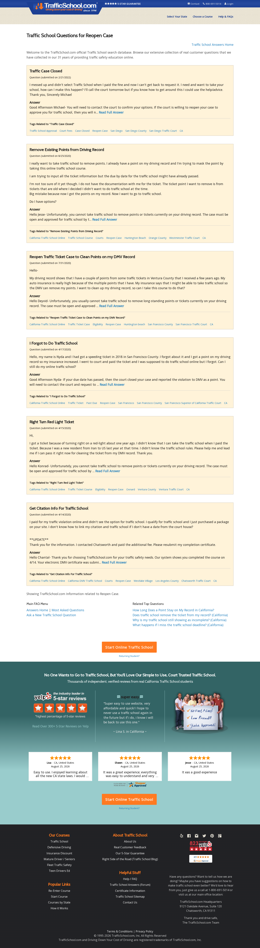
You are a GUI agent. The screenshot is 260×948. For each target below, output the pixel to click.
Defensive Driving (59, 847)
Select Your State (177, 16)
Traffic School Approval (43, 130)
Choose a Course (203, 16)
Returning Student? (129, 656)
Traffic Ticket (75, 403)
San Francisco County (160, 324)
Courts (99, 238)
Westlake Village (143, 580)
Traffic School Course (80, 238)
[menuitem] (177, 17)
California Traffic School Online (47, 238)
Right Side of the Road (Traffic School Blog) (130, 859)
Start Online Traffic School (129, 647)
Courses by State (59, 902)
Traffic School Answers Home (212, 44)
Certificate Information (130, 891)
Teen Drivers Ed (59, 871)
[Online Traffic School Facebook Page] (189, 836)
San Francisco (126, 403)
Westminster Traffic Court (184, 238)
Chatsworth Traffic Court (196, 580)
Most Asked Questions (68, 610)
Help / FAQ (130, 879)
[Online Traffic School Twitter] (204, 836)
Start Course (59, 897)
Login (229, 3)
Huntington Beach (135, 238)
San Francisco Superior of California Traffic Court (193, 403)
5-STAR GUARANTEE (129, 3)
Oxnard (130, 489)
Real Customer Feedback (130, 847)
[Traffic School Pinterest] (212, 836)
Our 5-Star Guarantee (130, 853)
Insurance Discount (59, 853)
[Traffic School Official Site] (66, 8)
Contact (195, 3)
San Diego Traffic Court (163, 130)
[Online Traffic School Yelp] (181, 836)
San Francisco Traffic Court (191, 324)
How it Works (59, 908)
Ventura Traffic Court (171, 489)
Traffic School (59, 841)
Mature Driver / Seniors (59, 859)
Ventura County (147, 489)
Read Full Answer (111, 112)
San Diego (117, 130)
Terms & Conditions (120, 931)
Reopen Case (100, 130)
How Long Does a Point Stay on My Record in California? (173, 610)
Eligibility (98, 324)
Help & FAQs (225, 16)
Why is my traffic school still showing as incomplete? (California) (179, 620)
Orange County (157, 238)
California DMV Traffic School (85, 580)
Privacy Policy (144, 931)
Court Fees (66, 130)
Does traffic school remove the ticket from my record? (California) (180, 615)
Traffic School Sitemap (130, 897)
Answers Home (38, 610)
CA (181, 130)
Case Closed (82, 130)
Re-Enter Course (59, 891)
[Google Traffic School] (219, 836)
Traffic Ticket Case (79, 324)
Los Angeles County (167, 580)
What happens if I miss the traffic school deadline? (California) (178, 625)
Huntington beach (134, 324)
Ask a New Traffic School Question (51, 615)
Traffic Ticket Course (80, 489)
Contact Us (130, 902)
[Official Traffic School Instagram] (196, 836)
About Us (130, 841)
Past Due (91, 403)
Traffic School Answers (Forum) (130, 885)
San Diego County (135, 130)
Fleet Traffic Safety (59, 865)
